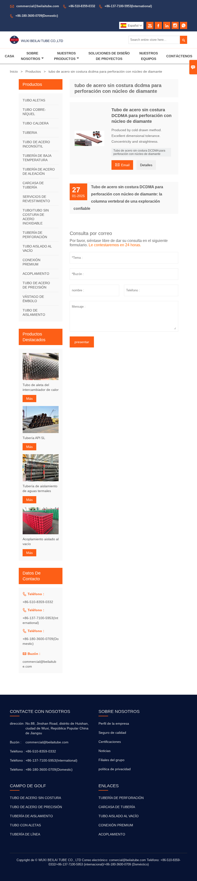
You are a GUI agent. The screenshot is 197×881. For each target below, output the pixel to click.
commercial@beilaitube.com (37, 6)
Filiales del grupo (111, 760)
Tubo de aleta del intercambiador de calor (41, 387)
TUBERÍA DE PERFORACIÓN (121, 798)
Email (122, 164)
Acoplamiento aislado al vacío (41, 541)
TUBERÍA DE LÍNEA (25, 834)
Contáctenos (179, 56)
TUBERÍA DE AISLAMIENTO (31, 816)
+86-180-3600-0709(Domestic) (36, 16)
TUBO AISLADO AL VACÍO (118, 816)
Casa (9, 56)
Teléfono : (17, 751)
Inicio (14, 71)
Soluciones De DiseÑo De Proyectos (109, 56)
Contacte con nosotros (40, 711)
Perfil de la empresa (113, 723)
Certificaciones (109, 742)
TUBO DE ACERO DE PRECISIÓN (36, 807)
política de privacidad (114, 769)
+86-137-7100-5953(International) (128, 6)
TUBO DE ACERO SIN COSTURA (35, 798)
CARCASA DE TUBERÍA (116, 807)
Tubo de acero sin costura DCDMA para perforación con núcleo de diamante (139, 152)
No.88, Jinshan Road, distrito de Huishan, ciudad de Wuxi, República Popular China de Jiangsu (57, 728)
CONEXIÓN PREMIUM (115, 825)
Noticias (104, 751)
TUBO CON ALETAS (25, 825)
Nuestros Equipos (148, 56)
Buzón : (15, 742)
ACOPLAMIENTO (36, 274)
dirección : (17, 723)
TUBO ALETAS (34, 100)
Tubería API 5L (34, 438)
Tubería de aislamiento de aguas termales (40, 488)
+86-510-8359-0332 (81, 6)
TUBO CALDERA (36, 123)
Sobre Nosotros (30, 56)
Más (29, 398)
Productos (33, 71)
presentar (81, 342)
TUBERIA (30, 133)
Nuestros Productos (65, 56)
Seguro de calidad (112, 732)
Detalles (146, 165)
